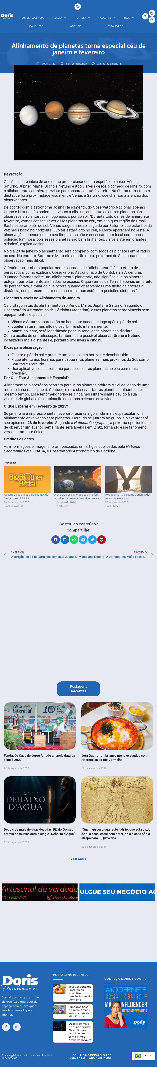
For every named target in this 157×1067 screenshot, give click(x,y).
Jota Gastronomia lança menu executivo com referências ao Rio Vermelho (80, 993)
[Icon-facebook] (6, 1027)
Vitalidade (115, 26)
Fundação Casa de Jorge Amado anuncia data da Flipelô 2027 (79, 1011)
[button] (77, 6)
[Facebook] (152, 13)
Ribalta (57, 17)
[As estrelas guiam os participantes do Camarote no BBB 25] (27, 479)
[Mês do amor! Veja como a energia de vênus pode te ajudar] (128, 479)
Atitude (75, 26)
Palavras (104, 17)
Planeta (80, 17)
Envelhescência (32, 17)
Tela (127, 17)
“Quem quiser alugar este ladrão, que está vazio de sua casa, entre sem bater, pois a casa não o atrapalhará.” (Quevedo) (115, 834)
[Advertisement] (78, 927)
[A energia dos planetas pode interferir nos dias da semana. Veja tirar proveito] (77, 479)
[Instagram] (152, 19)
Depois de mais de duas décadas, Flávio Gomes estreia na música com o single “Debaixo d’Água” (80, 1031)
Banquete (36, 26)
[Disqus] (78, 621)
